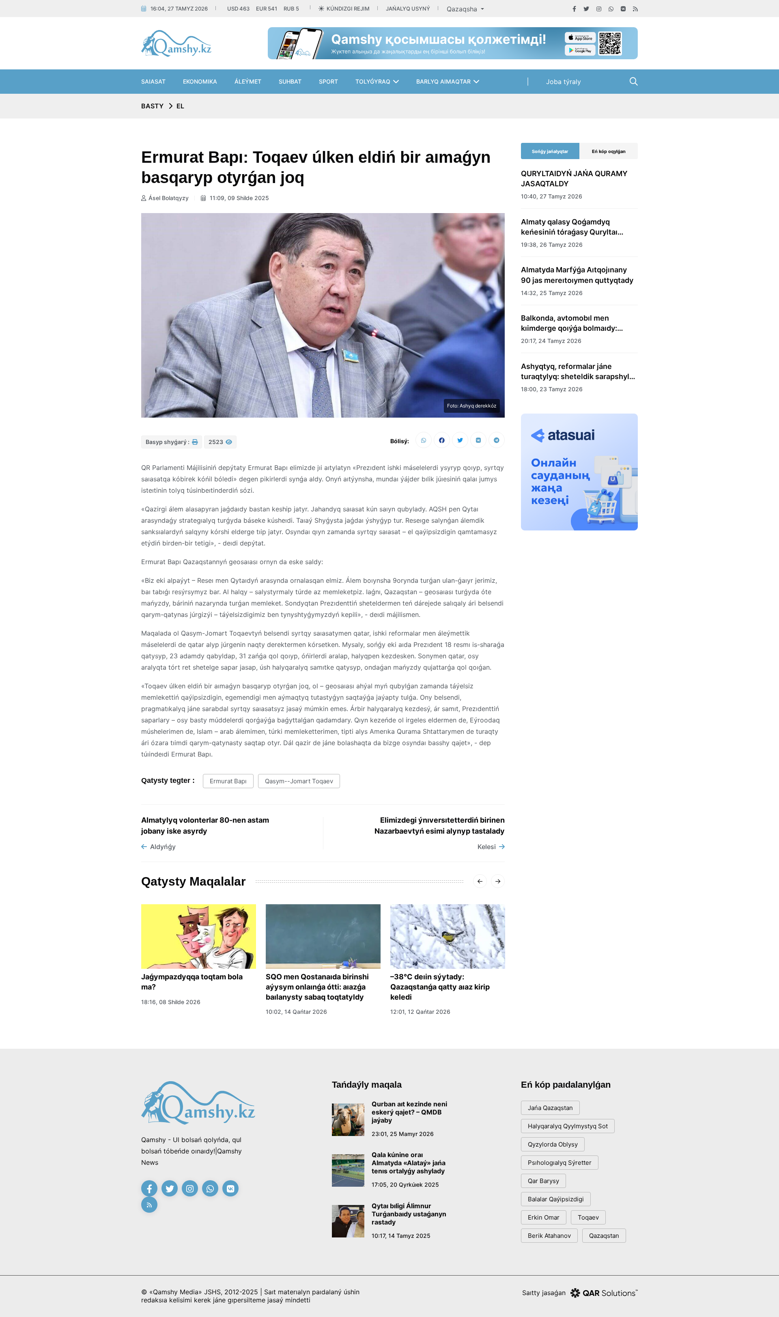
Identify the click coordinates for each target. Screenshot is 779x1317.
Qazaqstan (604, 1235)
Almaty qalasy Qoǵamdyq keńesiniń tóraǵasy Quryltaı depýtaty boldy (569, 227)
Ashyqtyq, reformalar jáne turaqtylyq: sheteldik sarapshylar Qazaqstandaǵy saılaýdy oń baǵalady (578, 372)
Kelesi (487, 847)
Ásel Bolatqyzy (168, 197)
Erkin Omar (544, 1217)
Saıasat (153, 81)
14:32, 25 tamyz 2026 (552, 292)
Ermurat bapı (228, 781)
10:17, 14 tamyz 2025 (401, 1235)
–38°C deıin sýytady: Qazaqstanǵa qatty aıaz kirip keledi (440, 986)
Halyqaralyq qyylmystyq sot (568, 1126)
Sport (328, 81)
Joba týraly (563, 82)
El (180, 106)
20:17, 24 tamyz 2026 (551, 340)
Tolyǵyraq (372, 81)
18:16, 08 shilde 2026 (170, 1001)
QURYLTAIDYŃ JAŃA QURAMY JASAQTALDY (574, 178)
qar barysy (543, 1181)
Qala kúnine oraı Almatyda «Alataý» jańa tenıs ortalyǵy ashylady (408, 1163)
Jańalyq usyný (408, 8)
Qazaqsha (463, 9)
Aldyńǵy (163, 847)
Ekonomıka (200, 81)
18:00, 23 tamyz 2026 (552, 389)
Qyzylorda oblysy (553, 1144)
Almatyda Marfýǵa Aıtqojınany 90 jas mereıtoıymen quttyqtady (577, 274)
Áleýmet (248, 81)
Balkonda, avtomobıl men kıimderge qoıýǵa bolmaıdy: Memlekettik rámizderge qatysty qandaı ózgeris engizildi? (578, 323)
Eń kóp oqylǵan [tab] (609, 151)
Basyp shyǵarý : (168, 441)
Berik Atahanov (549, 1235)
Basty (152, 106)
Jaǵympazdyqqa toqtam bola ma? (192, 981)
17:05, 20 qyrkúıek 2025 (405, 1184)
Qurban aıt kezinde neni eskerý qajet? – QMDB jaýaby (409, 1112)
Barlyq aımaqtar (443, 81)
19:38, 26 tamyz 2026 (552, 244)
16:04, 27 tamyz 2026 (179, 8)
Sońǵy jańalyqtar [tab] (550, 151)
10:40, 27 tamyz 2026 (551, 196)
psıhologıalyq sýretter (560, 1162)
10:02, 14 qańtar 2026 (296, 1011)
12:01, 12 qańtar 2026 (420, 1011)
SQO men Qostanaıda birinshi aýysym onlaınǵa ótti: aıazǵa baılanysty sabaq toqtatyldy (317, 986)
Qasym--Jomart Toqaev (299, 781)
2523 (216, 441)
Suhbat (290, 81)
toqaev (588, 1217)
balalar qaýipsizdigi (556, 1199)
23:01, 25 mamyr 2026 (403, 1133)
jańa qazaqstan (550, 1108)
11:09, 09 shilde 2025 (238, 197)
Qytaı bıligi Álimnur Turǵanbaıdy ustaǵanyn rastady (409, 1214)
